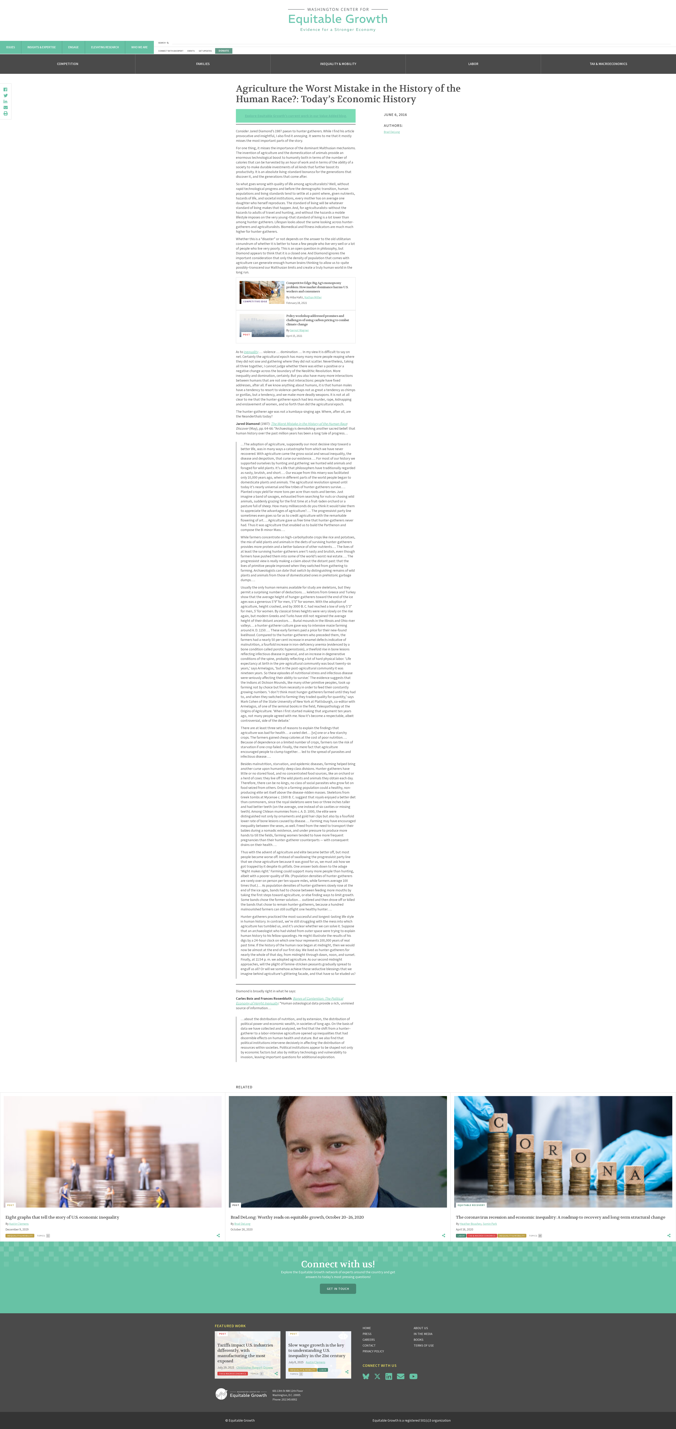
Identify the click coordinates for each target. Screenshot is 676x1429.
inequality (251, 351)
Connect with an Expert (170, 51)
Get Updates (205, 51)
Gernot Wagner (299, 330)
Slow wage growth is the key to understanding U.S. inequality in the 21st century (316, 1351)
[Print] (6, 113)
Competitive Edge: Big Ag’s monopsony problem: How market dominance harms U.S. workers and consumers (317, 287)
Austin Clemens (19, 1224)
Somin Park (490, 1224)
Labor (473, 64)
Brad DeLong (392, 132)
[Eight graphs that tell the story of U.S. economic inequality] (113, 1152)
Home (367, 1328)
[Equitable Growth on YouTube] (413, 1376)
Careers (369, 1340)
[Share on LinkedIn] (6, 101)
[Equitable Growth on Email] (400, 1376)
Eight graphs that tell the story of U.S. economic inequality (62, 1217)
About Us (421, 1328)
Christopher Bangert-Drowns (254, 1367)
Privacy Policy (373, 1351)
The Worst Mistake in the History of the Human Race (309, 423)
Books (418, 1340)
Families (203, 64)
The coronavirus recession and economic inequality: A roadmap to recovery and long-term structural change (560, 1217)
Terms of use (424, 1345)
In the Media (423, 1334)
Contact (369, 1345)
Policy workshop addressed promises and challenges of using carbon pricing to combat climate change (317, 320)
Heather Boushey (470, 1224)
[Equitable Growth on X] (377, 1376)
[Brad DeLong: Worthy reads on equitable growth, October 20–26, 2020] (338, 1152)
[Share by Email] (6, 107)
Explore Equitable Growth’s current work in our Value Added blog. (296, 115)
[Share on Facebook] (6, 89)
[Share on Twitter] (6, 95)
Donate (224, 50)
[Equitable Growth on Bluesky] (366, 1376)
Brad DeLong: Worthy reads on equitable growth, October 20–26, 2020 (297, 1217)
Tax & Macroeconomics (608, 64)
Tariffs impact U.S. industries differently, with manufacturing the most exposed (245, 1353)
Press (367, 1334)
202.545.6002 (289, 1399)
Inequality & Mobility (338, 64)
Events (191, 51)
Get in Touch (338, 1289)
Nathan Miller (313, 297)
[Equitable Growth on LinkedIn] (389, 1376)
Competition (67, 64)
